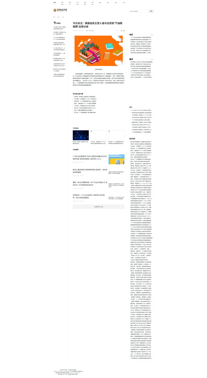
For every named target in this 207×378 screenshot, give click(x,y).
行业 (77, 2)
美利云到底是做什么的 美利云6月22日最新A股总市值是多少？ (146, 207)
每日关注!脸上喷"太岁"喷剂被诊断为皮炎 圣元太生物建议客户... (146, 327)
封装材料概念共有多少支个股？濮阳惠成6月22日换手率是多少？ (147, 209)
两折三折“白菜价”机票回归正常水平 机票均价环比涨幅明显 (145, 356)
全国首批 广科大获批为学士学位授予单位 (141, 48)
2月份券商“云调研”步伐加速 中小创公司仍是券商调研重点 (146, 127)
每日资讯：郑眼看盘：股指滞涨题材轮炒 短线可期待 (144, 292)
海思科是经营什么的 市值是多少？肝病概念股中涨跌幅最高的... (146, 211)
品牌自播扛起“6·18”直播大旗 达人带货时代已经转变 (144, 349)
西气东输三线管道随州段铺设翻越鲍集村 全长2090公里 (145, 66)
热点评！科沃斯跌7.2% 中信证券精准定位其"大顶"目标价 (145, 174)
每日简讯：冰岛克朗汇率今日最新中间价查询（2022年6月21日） (147, 316)
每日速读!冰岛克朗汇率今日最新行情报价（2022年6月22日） (146, 187)
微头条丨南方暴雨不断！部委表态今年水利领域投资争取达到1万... (147, 270)
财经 (62, 2)
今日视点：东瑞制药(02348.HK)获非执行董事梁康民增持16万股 (147, 146)
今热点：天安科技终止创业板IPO (139, 257)
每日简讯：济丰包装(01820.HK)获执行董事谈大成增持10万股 (146, 284)
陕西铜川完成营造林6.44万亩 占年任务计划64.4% (143, 244)
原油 (77, 4)
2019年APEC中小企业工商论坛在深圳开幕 (142, 110)
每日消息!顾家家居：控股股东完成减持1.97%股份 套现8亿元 (146, 141)
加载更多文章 (98, 207)
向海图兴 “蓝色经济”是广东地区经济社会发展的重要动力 (145, 64)
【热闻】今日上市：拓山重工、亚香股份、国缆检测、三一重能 (146, 255)
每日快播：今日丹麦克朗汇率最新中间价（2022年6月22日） (146, 196)
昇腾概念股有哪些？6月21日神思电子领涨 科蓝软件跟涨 (145, 334)
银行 (93, 4)
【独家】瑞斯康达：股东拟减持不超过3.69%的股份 (144, 301)
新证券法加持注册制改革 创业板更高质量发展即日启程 (145, 112)
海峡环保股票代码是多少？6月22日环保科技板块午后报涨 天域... (147, 200)
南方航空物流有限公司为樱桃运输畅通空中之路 (142, 46)
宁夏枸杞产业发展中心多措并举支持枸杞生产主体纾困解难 (145, 231)
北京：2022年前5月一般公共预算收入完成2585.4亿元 (144, 354)
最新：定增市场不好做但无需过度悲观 (140, 161)
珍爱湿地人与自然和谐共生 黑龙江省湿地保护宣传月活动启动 (146, 41)
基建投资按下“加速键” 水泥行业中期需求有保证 (144, 122)
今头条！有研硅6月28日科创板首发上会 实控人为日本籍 (145, 310)
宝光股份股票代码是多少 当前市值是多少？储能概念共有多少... (146, 218)
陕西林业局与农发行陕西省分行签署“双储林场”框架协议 (144, 242)
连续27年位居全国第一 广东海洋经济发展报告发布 (143, 77)
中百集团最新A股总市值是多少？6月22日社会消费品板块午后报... (147, 198)
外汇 (70, 4)
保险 (108, 2)
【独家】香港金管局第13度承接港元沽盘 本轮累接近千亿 (145, 273)
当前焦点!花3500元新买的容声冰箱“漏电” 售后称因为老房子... (146, 190)
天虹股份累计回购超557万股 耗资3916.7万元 (143, 129)
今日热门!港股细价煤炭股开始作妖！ (140, 260)
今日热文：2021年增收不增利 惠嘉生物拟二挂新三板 (144, 299)
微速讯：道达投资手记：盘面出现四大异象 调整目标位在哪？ (146, 163)
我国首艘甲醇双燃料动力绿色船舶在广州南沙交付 (143, 39)
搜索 (151, 11)
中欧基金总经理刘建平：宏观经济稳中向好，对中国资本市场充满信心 (59, 44)
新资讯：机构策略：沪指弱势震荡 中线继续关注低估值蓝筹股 (146, 288)
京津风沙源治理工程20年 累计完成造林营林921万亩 (144, 229)
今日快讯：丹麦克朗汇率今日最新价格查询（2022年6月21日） (147, 314)
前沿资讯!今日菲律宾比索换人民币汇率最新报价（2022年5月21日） (148, 312)
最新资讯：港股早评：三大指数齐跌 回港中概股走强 (144, 251)
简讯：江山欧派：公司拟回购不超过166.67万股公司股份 (145, 305)
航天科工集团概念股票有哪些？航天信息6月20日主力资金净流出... (147, 345)
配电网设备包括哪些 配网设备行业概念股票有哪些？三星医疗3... (147, 340)
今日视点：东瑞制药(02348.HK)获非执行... (85, 99)
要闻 (70, 2)
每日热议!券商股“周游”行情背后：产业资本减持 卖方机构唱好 (146, 286)
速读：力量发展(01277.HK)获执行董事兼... (85, 103)
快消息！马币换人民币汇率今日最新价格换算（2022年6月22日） (147, 181)
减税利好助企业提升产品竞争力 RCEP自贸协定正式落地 (145, 351)
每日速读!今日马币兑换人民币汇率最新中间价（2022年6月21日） (147, 323)
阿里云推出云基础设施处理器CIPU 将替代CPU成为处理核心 (146, 52)
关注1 (124, 2)
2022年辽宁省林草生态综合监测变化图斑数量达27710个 (145, 227)
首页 (54, 3)
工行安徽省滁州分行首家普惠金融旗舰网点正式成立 (144, 70)
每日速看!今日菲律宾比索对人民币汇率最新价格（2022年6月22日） (148, 172)
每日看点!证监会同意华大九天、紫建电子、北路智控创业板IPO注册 (147, 192)
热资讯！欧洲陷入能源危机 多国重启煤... (85, 96)
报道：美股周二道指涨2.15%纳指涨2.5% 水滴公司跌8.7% (145, 264)
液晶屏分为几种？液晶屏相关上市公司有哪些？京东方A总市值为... (147, 343)
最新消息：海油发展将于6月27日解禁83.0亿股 (142, 303)
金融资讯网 (80, 371)
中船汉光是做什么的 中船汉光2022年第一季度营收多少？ (145, 205)
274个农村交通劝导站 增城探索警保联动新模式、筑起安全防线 (146, 37)
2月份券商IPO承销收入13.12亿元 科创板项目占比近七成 (146, 115)
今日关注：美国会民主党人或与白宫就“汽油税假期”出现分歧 (146, 152)
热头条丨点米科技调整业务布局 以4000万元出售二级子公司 (146, 155)
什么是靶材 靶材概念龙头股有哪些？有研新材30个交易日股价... (147, 338)
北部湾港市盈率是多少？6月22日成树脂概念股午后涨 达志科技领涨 (148, 203)
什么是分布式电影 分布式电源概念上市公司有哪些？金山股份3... (147, 347)
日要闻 (56, 22)
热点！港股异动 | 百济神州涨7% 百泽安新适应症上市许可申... (146, 253)
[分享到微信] (124, 30)
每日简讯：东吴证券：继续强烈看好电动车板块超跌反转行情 (146, 266)
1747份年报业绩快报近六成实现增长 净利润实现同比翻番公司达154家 (149, 120)
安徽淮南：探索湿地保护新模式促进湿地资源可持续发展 (145, 235)
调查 (116, 2)
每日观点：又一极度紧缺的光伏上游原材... (85, 101)
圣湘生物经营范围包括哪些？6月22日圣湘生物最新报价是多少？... (147, 214)
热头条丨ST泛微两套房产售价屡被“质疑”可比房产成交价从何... (146, 159)
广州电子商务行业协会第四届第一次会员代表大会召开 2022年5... (147, 68)
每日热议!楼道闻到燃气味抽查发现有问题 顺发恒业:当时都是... (146, 321)
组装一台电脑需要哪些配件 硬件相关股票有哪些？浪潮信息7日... (147, 336)
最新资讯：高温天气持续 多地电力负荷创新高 (142, 277)
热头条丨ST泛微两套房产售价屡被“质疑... (85, 112)
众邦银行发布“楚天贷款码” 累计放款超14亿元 (142, 75)
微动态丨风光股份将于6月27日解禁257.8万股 (142, 319)
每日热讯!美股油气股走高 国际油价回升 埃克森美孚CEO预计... (146, 308)
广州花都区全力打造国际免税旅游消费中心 (141, 358)
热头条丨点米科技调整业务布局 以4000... (85, 108)
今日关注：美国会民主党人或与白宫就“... (85, 105)
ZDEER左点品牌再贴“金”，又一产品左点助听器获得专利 (59, 39)
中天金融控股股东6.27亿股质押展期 (141, 132)
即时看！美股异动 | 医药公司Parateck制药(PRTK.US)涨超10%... (147, 165)
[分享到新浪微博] (121, 30)
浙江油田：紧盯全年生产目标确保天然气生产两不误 (144, 50)
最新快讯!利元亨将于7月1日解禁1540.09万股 (142, 168)
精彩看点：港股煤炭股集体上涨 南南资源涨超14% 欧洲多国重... (147, 262)
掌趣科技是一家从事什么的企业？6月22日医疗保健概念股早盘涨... (147, 216)
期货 (62, 4)
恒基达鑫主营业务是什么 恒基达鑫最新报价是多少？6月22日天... (147, 220)
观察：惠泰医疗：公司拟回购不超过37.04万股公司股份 (144, 176)
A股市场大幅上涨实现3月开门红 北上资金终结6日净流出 (146, 124)
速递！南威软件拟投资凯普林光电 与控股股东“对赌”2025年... (146, 294)
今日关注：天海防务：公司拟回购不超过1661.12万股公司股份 (146, 170)
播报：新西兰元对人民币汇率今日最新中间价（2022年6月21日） (147, 325)
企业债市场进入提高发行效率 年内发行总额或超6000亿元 (146, 117)
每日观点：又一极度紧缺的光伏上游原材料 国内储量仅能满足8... (147, 148)
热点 (93, 2)
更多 (152, 34)
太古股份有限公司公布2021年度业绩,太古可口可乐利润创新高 (59, 65)
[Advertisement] (160, 26)
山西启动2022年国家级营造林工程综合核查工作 (143, 233)
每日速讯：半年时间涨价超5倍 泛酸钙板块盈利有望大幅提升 (146, 268)
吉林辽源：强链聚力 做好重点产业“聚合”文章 (142, 44)
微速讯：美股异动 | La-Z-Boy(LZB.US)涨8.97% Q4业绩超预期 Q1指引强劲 (150, 183)
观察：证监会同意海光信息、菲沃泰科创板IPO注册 (143, 332)
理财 (100, 2)
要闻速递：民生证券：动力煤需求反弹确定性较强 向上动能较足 (147, 275)
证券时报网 (91, 30)
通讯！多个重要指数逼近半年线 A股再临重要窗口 (143, 279)
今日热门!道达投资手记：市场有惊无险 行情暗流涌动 (144, 290)
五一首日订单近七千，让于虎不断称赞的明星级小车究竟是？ (59, 49)
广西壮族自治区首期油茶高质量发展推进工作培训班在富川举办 (146, 240)
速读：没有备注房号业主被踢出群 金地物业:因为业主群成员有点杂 (147, 179)
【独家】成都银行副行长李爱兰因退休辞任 (141, 185)
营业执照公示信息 (74, 374)
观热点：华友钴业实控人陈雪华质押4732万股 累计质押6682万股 (147, 281)
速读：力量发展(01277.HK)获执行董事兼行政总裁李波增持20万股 (147, 150)
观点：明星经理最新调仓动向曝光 (83, 110)
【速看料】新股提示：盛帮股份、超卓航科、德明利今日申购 (146, 297)
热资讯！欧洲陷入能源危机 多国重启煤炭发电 (142, 144)
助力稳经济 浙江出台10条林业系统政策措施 (141, 62)
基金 (85, 4)
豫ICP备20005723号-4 (63, 374)
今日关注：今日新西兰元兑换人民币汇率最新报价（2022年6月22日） (148, 194)
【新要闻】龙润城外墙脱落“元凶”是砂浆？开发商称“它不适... (146, 329)
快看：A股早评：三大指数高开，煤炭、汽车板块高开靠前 (145, 249)
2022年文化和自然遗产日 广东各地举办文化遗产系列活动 (145, 73)
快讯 (85, 2)
